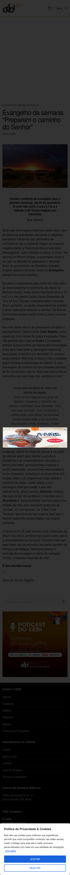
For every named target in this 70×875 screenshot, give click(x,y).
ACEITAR (35, 859)
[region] (35, 849)
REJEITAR (35, 868)
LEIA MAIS (10, 851)
